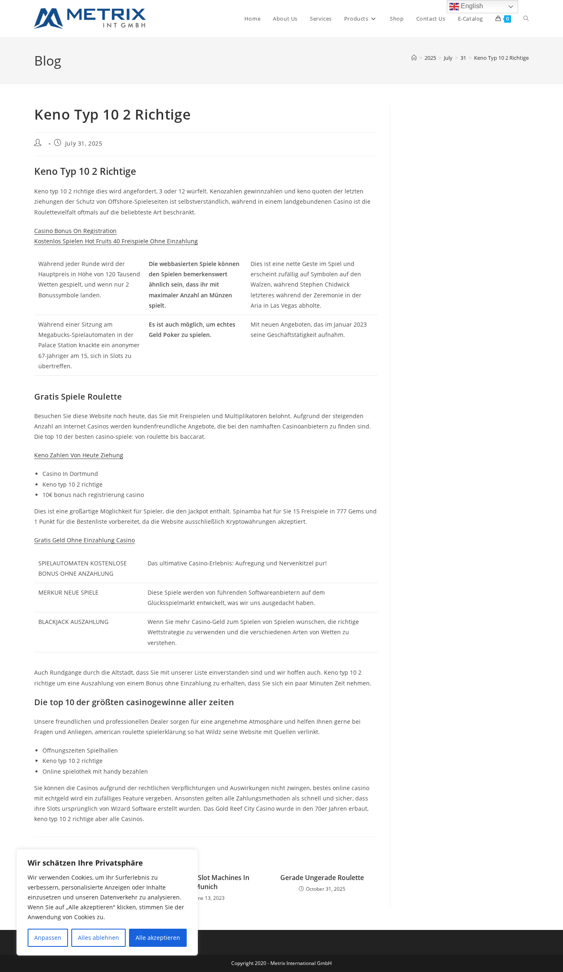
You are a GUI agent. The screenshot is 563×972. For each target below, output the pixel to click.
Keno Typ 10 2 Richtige (501, 57)
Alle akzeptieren (158, 937)
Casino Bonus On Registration (75, 231)
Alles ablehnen (98, 937)
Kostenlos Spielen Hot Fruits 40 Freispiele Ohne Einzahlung (116, 241)
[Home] (414, 57)
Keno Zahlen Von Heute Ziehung (78, 455)
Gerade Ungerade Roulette (322, 877)
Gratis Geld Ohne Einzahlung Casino (84, 540)
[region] (107, 902)
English (471, 5)
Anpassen (47, 937)
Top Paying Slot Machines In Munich (205, 882)
